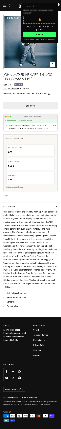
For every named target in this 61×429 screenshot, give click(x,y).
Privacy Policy (39, 345)
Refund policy (39, 340)
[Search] (10, 5)
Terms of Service (40, 335)
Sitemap (37, 350)
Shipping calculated (11, 88)
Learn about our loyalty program (39, 39)
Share (6, 195)
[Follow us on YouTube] (6, 378)
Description (9, 207)
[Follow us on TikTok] (13, 378)
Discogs (20, 187)
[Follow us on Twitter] (13, 371)
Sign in (39, 34)
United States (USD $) (13, 389)
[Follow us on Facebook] (6, 371)
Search (36, 330)
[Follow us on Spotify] (19, 378)
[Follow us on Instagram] (19, 371)
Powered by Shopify (29, 397)
